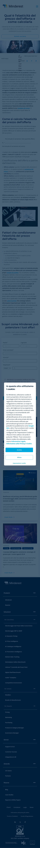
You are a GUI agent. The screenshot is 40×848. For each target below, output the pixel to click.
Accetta (19, 450)
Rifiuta (19, 457)
